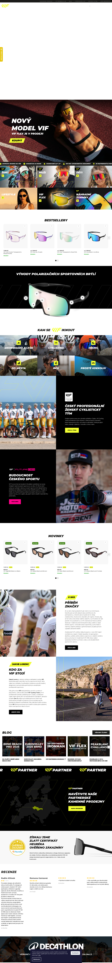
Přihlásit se (105, 6)
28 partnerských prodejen (73, 163)
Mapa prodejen (77, 808)
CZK (93, 6)
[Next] (108, 238)
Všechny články (101, 732)
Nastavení (36, 959)
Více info (14, 501)
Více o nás (71, 647)
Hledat (98, 6)
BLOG (70, 1)
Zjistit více (15, 712)
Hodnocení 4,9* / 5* (20, 163)
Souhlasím (75, 953)
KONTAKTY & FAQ (92, 1)
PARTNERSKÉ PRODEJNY (46, 1)
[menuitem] (16, 6)
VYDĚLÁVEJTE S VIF (80, 1)
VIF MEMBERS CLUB (61, 1)
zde (39, 955)
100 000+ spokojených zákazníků (45, 163)
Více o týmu (72, 430)
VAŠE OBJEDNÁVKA (105, 1)
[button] (8, 130)
